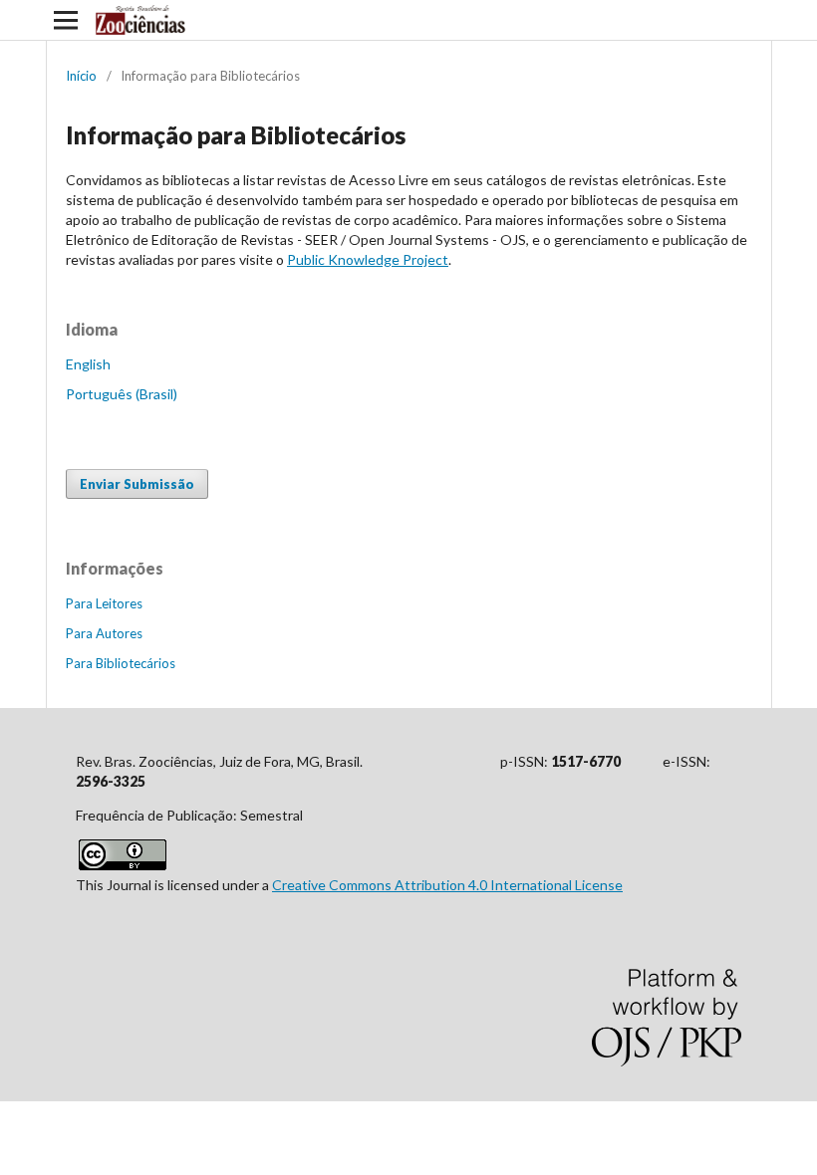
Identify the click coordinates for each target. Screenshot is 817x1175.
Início (81, 76)
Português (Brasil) (121, 393)
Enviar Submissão (137, 484)
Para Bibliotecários (120, 663)
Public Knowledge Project (367, 259)
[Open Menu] (66, 20)
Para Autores (104, 633)
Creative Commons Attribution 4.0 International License (447, 884)
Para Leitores (104, 603)
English (88, 363)
